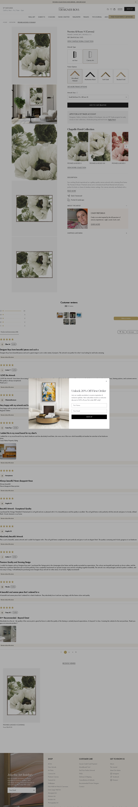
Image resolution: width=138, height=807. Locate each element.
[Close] (106, 381)
